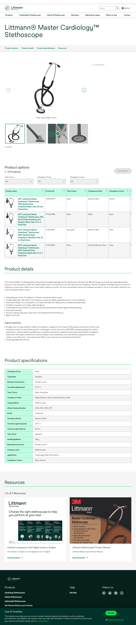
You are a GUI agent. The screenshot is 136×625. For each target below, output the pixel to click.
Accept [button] (111, 613)
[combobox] (109, 8)
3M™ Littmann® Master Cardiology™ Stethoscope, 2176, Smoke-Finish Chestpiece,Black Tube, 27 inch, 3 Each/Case (30, 204)
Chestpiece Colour (77, 177)
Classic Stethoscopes (13, 597)
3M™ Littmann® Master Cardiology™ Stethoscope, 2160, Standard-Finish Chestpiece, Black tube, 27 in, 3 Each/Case (30, 250)
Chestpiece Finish (44, 177)
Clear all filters (123, 171)
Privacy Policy (43, 621)
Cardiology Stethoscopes (15, 593)
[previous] (8, 90)
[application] (46, 88)
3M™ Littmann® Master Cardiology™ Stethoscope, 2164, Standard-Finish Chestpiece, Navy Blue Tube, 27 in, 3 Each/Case (30, 235)
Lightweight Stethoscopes (15, 601)
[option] (46, 90)
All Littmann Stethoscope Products (19, 605)
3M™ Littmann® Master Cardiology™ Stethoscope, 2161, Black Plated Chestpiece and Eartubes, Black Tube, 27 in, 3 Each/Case (31, 219)
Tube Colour (9, 177)
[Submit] (117, 8)
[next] (84, 90)
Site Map (73, 593)
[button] (115, 619)
